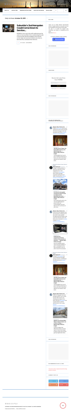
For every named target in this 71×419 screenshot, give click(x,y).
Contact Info (14, 10)
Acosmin (24, 408)
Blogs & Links (49, 10)
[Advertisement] (59, 58)
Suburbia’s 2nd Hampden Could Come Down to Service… (30, 28)
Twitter (50, 381)
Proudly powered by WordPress (10, 408)
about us (54, 32)
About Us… (6, 10)
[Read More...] (18, 42)
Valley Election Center (39, 10)
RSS (50, 384)
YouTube (61, 384)
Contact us (58, 88)
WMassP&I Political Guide (25, 10)
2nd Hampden (29, 42)
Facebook (61, 381)
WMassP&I (11, 403)
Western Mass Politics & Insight (30, 4)
